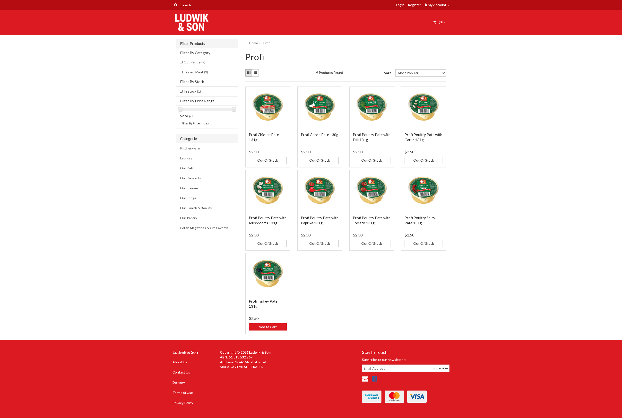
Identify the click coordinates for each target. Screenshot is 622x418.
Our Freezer (189, 188)
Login (400, 5)
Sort (387, 73)
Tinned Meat (196, 72)
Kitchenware (190, 148)
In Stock (192, 91)
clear (206, 123)
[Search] (176, 5)
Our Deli (186, 168)
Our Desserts (190, 178)
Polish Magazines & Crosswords (204, 228)
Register (414, 5)
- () (439, 22)
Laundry (186, 158)
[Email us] (365, 379)
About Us (180, 362)
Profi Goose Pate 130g (319, 134)
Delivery (179, 382)
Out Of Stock (267, 160)
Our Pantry (194, 62)
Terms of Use (183, 393)
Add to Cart (268, 327)
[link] (374, 379)
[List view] (255, 73)
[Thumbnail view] (248, 73)
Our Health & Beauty (196, 208)
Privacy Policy (183, 403)
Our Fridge (188, 198)
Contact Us (181, 372)
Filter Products (192, 43)
